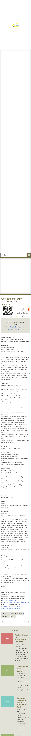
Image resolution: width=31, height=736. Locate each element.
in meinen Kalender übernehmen (11, 608)
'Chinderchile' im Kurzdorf (9, 600)
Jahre (12, 616)
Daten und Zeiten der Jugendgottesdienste (15, 602)
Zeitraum (4, 613)
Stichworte (5, 616)
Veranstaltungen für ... (16, 613)
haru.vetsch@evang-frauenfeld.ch (11, 606)
